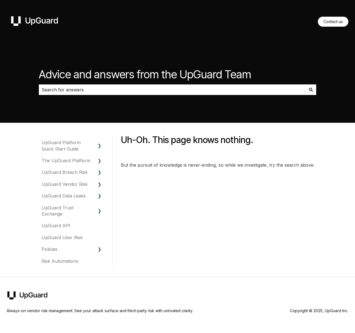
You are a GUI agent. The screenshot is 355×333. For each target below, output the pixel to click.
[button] (99, 143)
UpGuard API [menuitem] (56, 225)
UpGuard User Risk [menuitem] (62, 237)
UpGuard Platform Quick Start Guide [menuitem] (61, 145)
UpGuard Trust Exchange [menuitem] (57, 211)
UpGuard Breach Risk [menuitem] (65, 172)
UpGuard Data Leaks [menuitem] (64, 196)
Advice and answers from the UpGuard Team (145, 74)
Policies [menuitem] (49, 249)
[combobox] (172, 89)
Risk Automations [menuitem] (60, 261)
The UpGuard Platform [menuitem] (66, 160)
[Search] (311, 89)
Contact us (333, 21)
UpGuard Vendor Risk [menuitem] (65, 184)
